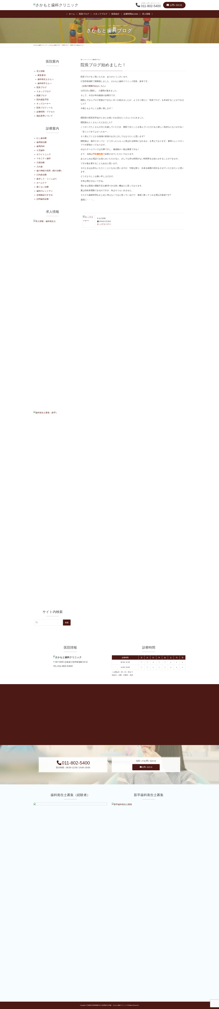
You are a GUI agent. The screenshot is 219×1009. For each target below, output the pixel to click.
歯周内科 (40, 146)
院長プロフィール (44, 108)
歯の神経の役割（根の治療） (49, 171)
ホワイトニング (43, 154)
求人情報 (146, 14)
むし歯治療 (41, 138)
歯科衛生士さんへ (46, 79)
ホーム (72, 14)
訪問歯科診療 (42, 199)
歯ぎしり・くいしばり (46, 179)
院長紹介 (115, 14)
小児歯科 (40, 150)
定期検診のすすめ (44, 195)
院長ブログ (84, 14)
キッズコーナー (43, 104)
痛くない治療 (42, 187)
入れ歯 (39, 166)
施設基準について (44, 116)
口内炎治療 (41, 175)
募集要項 (42, 75)
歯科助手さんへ (45, 83)
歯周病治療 (41, 142)
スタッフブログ (100, 14)
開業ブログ (41, 95)
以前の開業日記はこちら (94, 86)
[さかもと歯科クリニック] (55, 5)
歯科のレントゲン (44, 191)
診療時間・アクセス (45, 112)
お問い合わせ (147, 767)
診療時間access (131, 14)
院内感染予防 (42, 99)
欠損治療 (40, 162)
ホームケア (41, 183)
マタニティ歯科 (43, 158)
